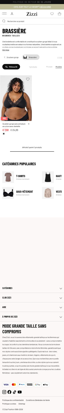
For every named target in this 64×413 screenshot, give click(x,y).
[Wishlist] (28, 79)
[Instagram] (4, 392)
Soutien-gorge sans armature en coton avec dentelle (13, 124)
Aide (4, 307)
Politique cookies (9, 403)
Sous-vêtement (20, 193)
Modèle (59, 66)
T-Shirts (20, 177)
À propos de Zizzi (10, 316)
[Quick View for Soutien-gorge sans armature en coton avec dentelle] (28, 124)
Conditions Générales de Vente (38, 400)
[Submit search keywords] (4, 21)
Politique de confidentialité (13, 400)
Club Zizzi (6, 297)
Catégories (7, 288)
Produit (49, 66)
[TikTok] (14, 392)
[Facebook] (9, 392)
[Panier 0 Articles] (59, 13)
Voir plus (5, 50)
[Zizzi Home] (32, 13)
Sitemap (21, 403)
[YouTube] (20, 392)
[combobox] (32, 21)
